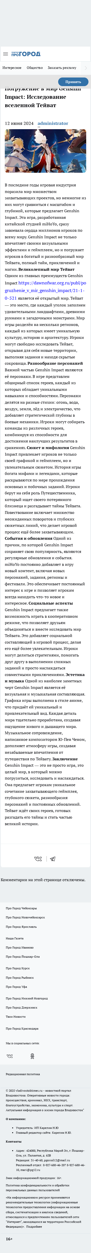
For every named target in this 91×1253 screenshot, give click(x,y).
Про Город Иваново (20, 947)
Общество (35, 67)
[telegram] (54, 858)
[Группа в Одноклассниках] (32, 1056)
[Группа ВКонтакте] (9, 1056)
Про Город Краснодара (22, 1028)
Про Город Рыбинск (20, 977)
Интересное (12, 67)
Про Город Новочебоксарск (25, 917)
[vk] (38, 858)
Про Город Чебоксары (21, 908)
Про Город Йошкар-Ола (23, 956)
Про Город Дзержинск (21, 1007)
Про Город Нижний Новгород (27, 998)
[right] (86, 68)
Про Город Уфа (16, 987)
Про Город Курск (18, 968)
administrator (53, 123)
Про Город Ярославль (21, 927)
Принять (73, 82)
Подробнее (34, 1226)
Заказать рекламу (62, 67)
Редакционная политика (23, 1074)
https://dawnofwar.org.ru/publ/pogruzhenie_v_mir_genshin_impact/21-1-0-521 (45, 290)
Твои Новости (16, 1016)
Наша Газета (15, 938)
